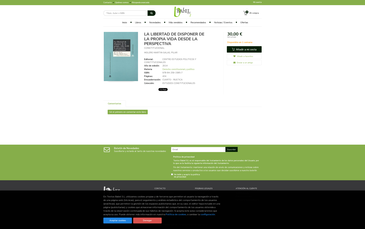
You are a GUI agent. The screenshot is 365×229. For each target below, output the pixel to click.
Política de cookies (176, 214)
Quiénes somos (122, 2)
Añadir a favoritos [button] (244, 56)
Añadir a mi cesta (245, 49)
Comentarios (114, 103)
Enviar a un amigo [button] (244, 62)
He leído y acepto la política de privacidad (187, 175)
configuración (207, 214)
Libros (138, 22)
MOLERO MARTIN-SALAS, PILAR (160, 52)
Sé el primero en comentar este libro (127, 112)
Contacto (107, 2)
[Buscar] (152, 13)
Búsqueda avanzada (140, 2)
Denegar (147, 220)
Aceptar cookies (118, 220)
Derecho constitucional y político (178, 69)
